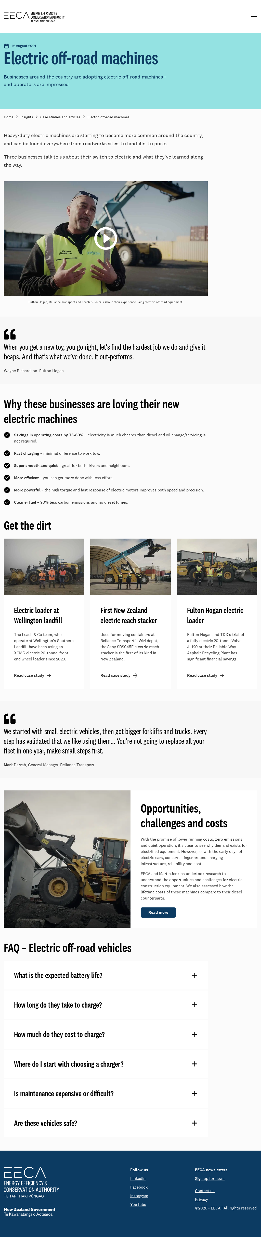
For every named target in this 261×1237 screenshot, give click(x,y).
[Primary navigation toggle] (254, 16)
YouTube (138, 1204)
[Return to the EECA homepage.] (34, 16)
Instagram (139, 1196)
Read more (158, 912)
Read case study (29, 675)
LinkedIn (138, 1178)
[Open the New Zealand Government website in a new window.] (31, 1212)
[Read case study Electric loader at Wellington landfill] (44, 567)
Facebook (139, 1187)
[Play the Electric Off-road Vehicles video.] (106, 238)
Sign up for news (210, 1178)
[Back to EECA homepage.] (31, 1182)
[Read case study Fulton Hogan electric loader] (217, 567)
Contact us (205, 1190)
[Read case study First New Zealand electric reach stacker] (130, 567)
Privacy (201, 1199)
